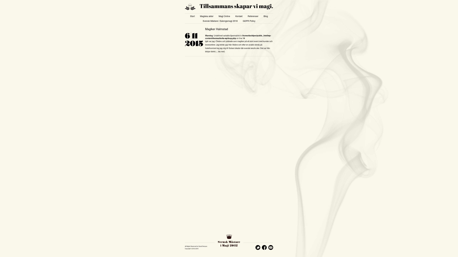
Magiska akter (206, 16)
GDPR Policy (249, 20)
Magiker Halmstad (216, 29)
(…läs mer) (220, 51)
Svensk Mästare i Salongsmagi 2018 (220, 20)
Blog (266, 16)
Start (192, 16)
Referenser (253, 16)
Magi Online (224, 16)
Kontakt (238, 16)
